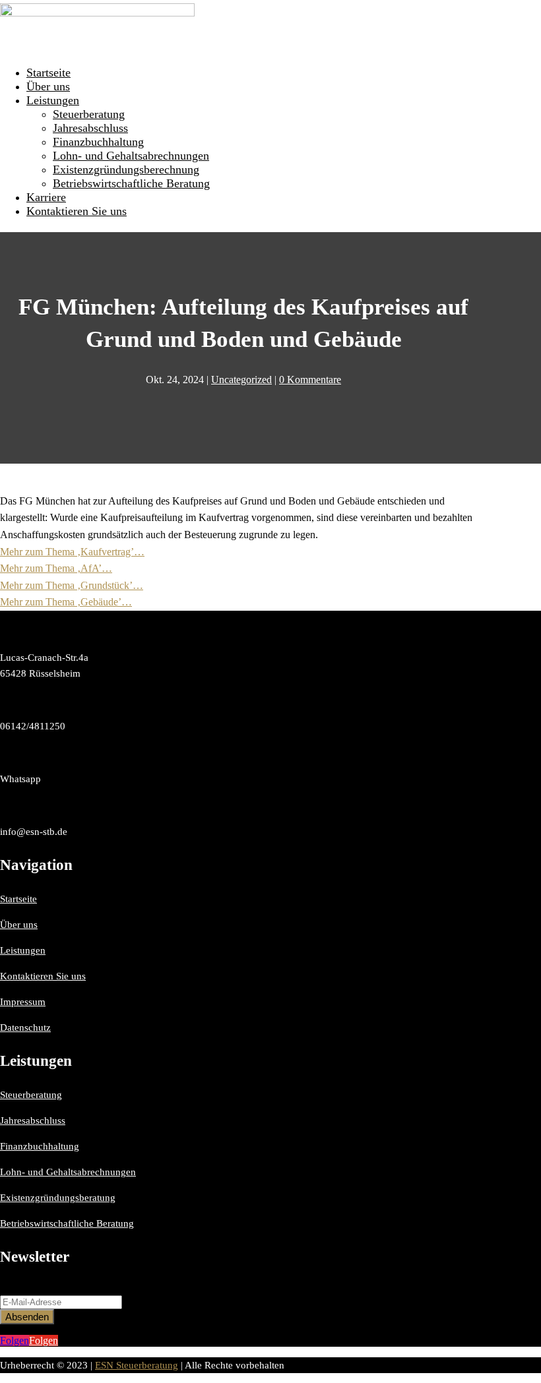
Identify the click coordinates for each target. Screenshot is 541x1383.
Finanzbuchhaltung (98, 141)
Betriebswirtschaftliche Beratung (131, 183)
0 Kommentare (310, 379)
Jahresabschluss (90, 128)
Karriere (46, 197)
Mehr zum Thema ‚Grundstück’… (71, 585)
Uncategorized (241, 379)
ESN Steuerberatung (136, 1365)
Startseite (48, 72)
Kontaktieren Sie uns (76, 211)
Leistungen (52, 100)
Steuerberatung (89, 114)
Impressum (23, 1002)
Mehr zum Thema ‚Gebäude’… (66, 601)
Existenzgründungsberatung (57, 1197)
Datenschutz (25, 1027)
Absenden (27, 1316)
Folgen (43, 1340)
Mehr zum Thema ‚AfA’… (56, 568)
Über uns (48, 86)
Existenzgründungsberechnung (126, 169)
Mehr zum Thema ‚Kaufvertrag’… (72, 551)
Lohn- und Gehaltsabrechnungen (131, 155)
